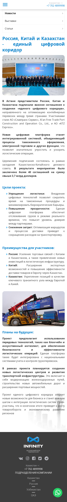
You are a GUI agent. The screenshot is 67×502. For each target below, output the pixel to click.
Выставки (10, 21)
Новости (10, 13)
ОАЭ (33, 495)
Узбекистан (34, 489)
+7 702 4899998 (56, 5)
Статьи (9, 28)
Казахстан (33, 478)
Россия (33, 483)
